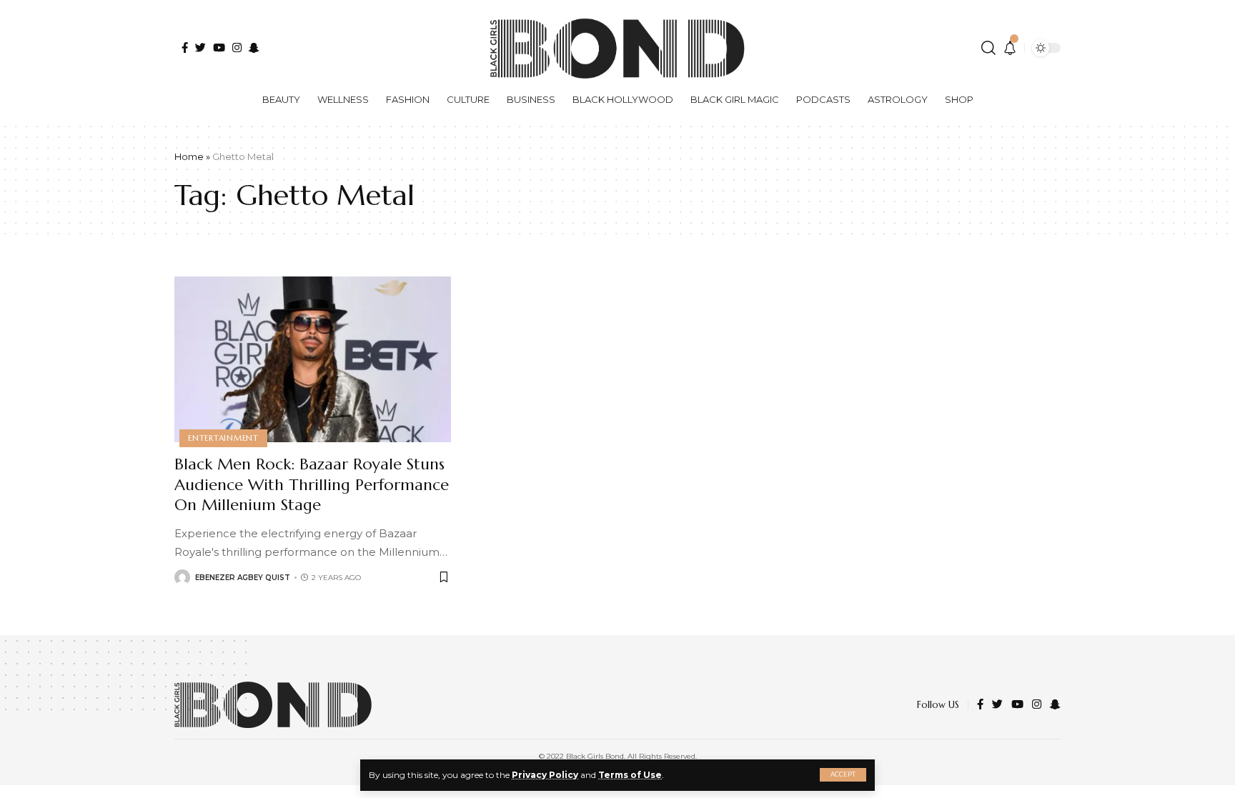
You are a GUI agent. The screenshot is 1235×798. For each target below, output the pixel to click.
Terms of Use (630, 774)
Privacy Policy (545, 774)
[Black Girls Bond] (273, 705)
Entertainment (223, 438)
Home (189, 156)
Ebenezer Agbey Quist (242, 577)
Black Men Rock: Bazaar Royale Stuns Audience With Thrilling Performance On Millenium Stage (311, 484)
